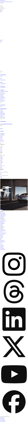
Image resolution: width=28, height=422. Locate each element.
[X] (14, 347)
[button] (14, 9)
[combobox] (14, 185)
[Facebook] (14, 402)
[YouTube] (14, 374)
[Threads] (14, 292)
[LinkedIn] (14, 319)
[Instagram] (14, 264)
